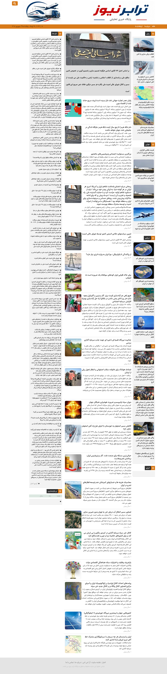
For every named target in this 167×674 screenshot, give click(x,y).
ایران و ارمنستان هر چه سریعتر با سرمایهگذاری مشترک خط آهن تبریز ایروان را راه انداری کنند (108, 638)
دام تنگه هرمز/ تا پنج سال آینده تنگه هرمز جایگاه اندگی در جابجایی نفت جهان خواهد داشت (108, 129)
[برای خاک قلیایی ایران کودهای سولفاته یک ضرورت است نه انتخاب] (73, 291)
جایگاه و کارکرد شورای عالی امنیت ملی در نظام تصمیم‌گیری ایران (46, 69)
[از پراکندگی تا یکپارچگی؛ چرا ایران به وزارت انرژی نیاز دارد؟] (73, 270)
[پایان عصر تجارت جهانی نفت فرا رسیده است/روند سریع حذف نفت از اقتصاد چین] (73, 116)
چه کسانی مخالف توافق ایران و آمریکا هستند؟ (46, 157)
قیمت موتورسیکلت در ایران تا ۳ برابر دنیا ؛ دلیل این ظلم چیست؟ (46, 191)
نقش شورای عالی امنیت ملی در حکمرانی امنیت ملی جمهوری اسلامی (46, 265)
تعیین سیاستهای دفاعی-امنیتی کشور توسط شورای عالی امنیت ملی (106, 235)
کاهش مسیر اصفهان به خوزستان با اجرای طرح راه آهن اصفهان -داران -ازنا (145, 79)
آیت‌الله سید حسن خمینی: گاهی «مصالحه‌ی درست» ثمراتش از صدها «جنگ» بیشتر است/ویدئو (46, 138)
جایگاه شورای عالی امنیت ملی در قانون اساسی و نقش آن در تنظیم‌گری (46, 253)
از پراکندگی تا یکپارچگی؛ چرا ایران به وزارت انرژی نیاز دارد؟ (108, 254)
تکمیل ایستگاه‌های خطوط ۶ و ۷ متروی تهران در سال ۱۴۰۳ (144, 456)
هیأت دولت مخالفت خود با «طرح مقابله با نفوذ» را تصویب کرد (46, 237)
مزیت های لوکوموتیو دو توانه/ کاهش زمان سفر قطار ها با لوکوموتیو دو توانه (144, 105)
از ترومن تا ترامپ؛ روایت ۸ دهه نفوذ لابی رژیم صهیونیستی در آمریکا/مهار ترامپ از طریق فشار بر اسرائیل (46, 406)
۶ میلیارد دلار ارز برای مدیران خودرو (49, 169)
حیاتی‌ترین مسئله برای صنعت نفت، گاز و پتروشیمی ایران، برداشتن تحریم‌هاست (108, 457)
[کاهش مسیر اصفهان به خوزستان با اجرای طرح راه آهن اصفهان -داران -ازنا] (73, 441)
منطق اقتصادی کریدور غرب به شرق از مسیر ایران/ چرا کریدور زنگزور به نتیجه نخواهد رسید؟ (144, 307)
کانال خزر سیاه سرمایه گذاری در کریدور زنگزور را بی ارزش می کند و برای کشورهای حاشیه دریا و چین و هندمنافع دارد (107, 534)
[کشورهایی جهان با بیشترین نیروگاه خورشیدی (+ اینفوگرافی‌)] (73, 628)
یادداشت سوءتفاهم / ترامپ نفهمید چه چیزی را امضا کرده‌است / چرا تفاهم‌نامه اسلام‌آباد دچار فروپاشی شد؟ (46, 145)
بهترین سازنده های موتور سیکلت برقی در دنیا (46, 210)
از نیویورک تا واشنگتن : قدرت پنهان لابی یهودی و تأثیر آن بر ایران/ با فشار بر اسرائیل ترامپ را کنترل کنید (46, 272)
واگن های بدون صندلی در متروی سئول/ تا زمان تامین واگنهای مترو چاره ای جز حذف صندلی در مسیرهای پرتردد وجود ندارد (145, 443)
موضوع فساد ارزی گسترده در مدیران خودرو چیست (47, 185)
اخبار (104, 662)
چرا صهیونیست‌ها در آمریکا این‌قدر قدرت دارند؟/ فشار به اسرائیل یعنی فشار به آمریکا (46, 419)
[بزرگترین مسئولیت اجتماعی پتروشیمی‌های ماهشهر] (73, 169)
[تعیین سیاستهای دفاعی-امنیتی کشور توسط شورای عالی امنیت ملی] (73, 249)
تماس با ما (69, 662)
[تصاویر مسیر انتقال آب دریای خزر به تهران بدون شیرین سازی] (73, 528)
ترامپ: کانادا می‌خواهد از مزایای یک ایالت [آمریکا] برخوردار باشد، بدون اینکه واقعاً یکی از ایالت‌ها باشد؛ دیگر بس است (47, 331)
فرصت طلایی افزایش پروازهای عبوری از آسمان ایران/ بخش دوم (145, 153)
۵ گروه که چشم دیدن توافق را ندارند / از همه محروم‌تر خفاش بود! (47, 152)
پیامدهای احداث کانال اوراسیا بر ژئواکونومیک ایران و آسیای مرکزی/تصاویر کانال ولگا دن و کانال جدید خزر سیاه (108, 585)
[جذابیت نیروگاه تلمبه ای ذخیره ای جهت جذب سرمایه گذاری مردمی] (73, 355)
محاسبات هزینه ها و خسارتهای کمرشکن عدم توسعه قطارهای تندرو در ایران (145, 131)
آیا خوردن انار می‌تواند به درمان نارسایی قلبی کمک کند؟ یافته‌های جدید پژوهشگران (47, 338)
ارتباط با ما (138, 26)
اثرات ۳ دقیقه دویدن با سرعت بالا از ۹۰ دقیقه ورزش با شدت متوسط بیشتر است (47, 314)
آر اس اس (86, 662)
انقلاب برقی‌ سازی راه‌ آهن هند (145, 55)
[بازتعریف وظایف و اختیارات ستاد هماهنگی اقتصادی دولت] (73, 578)
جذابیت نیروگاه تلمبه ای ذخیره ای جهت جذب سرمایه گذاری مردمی (107, 341)
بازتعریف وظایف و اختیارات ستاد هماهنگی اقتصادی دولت (108, 562)
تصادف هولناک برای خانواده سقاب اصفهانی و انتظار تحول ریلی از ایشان (106, 371)
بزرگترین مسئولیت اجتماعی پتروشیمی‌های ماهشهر (111, 154)
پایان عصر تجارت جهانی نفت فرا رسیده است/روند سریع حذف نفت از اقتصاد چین (107, 102)
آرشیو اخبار (34, 483)
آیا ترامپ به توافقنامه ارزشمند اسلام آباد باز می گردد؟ (46, 424)
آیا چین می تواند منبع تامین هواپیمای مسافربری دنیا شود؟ (144, 178)
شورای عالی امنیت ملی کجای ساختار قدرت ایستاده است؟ (47, 259)
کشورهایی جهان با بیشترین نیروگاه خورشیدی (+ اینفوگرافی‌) (107, 613)
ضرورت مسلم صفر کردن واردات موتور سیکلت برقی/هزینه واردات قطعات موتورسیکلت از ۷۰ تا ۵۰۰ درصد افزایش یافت (46, 222)
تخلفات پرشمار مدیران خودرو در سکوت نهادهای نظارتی (46, 174)
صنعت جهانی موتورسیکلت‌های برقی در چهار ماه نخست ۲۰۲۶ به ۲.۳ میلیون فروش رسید (46, 215)
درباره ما (147, 26)
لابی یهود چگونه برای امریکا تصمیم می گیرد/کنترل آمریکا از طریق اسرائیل (47, 413)
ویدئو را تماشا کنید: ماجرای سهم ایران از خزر (46, 278)
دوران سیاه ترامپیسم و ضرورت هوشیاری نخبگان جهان (110, 402)
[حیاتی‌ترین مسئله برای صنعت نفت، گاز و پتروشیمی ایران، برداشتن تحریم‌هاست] (73, 471)
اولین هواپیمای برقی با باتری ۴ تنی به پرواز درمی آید (144, 202)
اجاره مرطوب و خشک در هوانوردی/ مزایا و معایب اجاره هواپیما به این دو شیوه (144, 226)
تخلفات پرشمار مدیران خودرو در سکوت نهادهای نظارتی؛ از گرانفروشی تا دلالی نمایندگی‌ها (46, 180)
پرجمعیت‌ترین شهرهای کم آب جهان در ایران (145, 282)
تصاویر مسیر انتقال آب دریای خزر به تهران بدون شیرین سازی (107, 512)
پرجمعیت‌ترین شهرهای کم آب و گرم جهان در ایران (145, 259)
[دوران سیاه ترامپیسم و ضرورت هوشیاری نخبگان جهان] (73, 418)
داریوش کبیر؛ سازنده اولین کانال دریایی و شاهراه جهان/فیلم (144, 334)
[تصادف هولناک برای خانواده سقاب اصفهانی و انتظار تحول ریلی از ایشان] (73, 385)
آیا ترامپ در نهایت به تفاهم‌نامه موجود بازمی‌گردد (45, 429)
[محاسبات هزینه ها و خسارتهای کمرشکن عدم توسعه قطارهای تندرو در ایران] (73, 498)
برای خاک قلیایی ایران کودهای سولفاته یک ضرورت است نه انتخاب (108, 276)
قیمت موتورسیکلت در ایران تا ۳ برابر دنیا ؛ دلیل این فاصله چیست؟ (46, 205)
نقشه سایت (96, 662)
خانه (153, 26)
